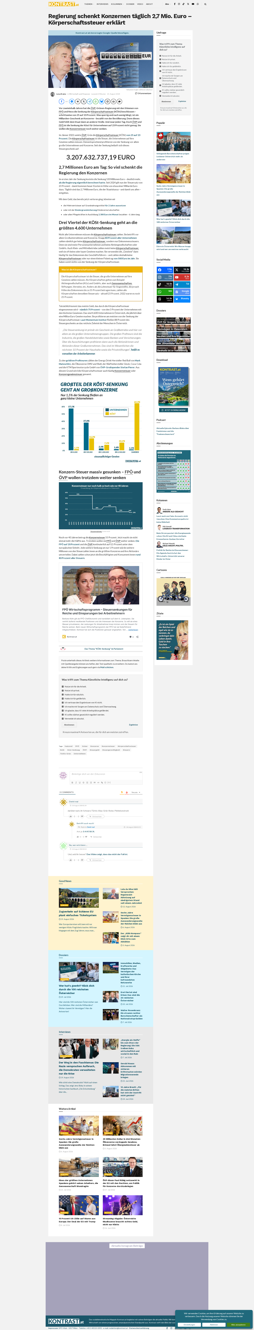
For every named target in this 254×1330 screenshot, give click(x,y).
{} (105, 782)
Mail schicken (106, 667)
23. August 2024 (113, 94)
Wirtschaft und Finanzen (79, 94)
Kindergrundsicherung (86, 210)
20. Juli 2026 (127, 1004)
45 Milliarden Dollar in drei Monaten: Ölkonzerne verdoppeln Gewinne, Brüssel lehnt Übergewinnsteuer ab (122, 1142)
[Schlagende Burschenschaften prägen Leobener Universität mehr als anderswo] (174, 141)
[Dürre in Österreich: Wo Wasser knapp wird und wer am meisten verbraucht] (174, 235)
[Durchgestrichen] (83, 782)
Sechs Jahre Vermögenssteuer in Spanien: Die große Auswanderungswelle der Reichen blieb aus (131, 918)
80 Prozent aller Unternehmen (121, 237)
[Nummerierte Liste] (87, 782)
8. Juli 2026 (65, 1225)
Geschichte (66, 1056)
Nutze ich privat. (72, 690)
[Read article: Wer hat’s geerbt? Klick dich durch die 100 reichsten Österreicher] (79, 972)
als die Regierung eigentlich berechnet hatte (82, 182)
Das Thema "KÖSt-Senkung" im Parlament (104, 649)
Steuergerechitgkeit (111, 750)
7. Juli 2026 (127, 1022)
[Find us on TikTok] (183, 4)
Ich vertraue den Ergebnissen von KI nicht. (83, 702)
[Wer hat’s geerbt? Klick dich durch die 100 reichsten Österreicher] (174, 208)
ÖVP (85, 750)
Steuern (126, 750)
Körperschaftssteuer (127, 746)
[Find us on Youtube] (193, 4)
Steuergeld (94, 750)
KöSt (62, 750)
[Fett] (72, 782)
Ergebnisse (133, 725)
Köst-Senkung (73, 750)
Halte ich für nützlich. (74, 694)
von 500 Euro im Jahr (124, 258)
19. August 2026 (67, 919)
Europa (64, 905)
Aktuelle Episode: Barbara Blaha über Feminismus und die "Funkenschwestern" (173, 431)
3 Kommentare (144, 93)
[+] (109, 782)
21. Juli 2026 (127, 986)
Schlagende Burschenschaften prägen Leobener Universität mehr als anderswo (173, 156)
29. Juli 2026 (66, 997)
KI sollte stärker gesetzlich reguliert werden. (85, 714)
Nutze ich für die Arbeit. (75, 686)
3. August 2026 (128, 945)
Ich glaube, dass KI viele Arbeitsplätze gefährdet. (87, 710)
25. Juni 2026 (127, 1081)
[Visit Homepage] (64, 4)
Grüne (84, 746)
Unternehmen (80, 754)
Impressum (53, 1328)
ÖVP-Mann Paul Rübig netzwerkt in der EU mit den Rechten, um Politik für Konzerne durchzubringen (121, 1183)
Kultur (108, 1213)
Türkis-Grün (65, 754)
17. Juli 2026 (110, 1190)
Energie (108, 1133)
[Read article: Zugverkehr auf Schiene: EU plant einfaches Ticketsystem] (79, 898)
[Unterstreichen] (80, 782)
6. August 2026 (128, 927)
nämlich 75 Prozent (90, 309)
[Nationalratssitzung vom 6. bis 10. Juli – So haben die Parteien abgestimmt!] (174, 471)
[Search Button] (205, 4)
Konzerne (94, 746)
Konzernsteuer (108, 746)
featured (68, 746)
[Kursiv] (76, 782)
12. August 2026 (129, 907)
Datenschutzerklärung (139, 1328)
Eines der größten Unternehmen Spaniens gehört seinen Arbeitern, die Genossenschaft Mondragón (78, 1183)
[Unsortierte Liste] (91, 782)
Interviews (102, 4)
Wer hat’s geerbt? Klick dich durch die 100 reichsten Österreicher (76, 989)
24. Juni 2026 (127, 1099)
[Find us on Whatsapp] (198, 4)
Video (140, 4)
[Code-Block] (98, 782)
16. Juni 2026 (110, 1228)
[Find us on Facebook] (174, 4)
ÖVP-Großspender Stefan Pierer (117, 367)
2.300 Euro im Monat (108, 214)
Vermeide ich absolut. (74, 718)
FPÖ (77, 746)
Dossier (130, 4)
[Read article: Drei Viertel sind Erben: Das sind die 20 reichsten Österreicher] (111, 996)
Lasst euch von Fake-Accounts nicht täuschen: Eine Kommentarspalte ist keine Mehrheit (173, 519)
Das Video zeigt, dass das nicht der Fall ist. (107, 854)
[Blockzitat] (94, 782)
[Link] (102, 782)
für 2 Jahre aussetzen (115, 205)
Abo (167, 4)
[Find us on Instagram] (179, 4)
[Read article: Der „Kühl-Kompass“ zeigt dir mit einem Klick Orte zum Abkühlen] (111, 937)
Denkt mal (91, 827)
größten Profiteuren (77, 360)
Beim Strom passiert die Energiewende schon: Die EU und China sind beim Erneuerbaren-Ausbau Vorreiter (173, 536)
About (149, 4)
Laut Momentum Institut (94, 319)
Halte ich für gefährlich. (75, 698)
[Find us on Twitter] (188, 4)
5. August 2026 (111, 1148)
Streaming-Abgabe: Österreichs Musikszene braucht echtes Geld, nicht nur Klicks (120, 1221)
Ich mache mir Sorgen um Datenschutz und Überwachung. (90, 706)
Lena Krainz (61, 94)
